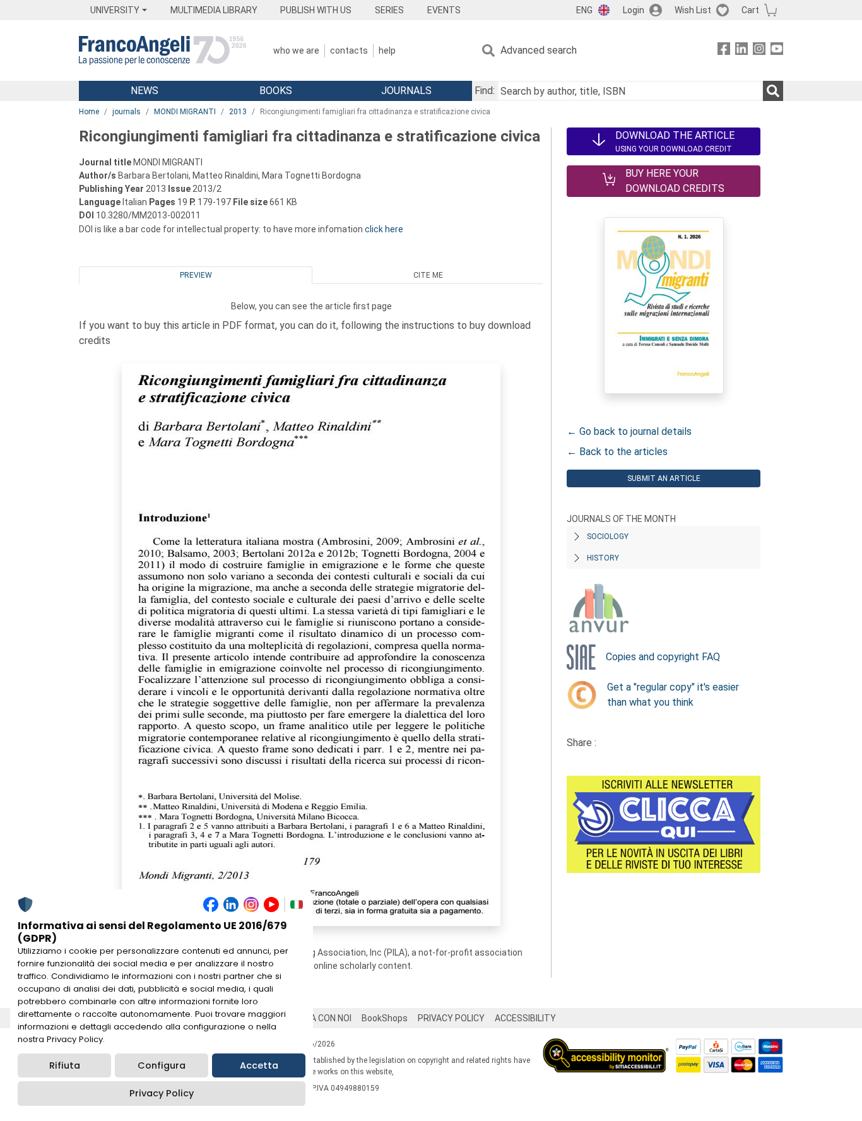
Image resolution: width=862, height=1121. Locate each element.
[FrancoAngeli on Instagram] (759, 50)
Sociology (608, 536)
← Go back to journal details (629, 431)
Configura (162, 1065)
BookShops (385, 1018)
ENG (584, 10)
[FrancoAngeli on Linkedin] (741, 50)
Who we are (296, 50)
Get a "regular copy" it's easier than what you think (673, 694)
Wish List (693, 10)
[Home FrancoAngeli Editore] (162, 50)
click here (384, 229)
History (603, 558)
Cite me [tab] (428, 275)
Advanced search (538, 50)
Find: (485, 91)
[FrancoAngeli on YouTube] (776, 50)
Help (387, 50)
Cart (750, 10)
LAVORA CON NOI (317, 1018)
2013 (238, 111)
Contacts (349, 50)
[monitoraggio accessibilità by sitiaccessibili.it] (606, 1046)
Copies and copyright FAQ (663, 657)
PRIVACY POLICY (451, 1018)
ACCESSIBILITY (525, 1018)
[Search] (773, 91)
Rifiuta (64, 1065)
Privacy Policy (161, 1093)
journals (126, 111)
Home (89, 111)
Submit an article (663, 478)
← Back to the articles (617, 452)
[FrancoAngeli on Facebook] (723, 50)
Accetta (259, 1065)
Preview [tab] (196, 275)
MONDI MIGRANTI (185, 111)
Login (633, 10)
